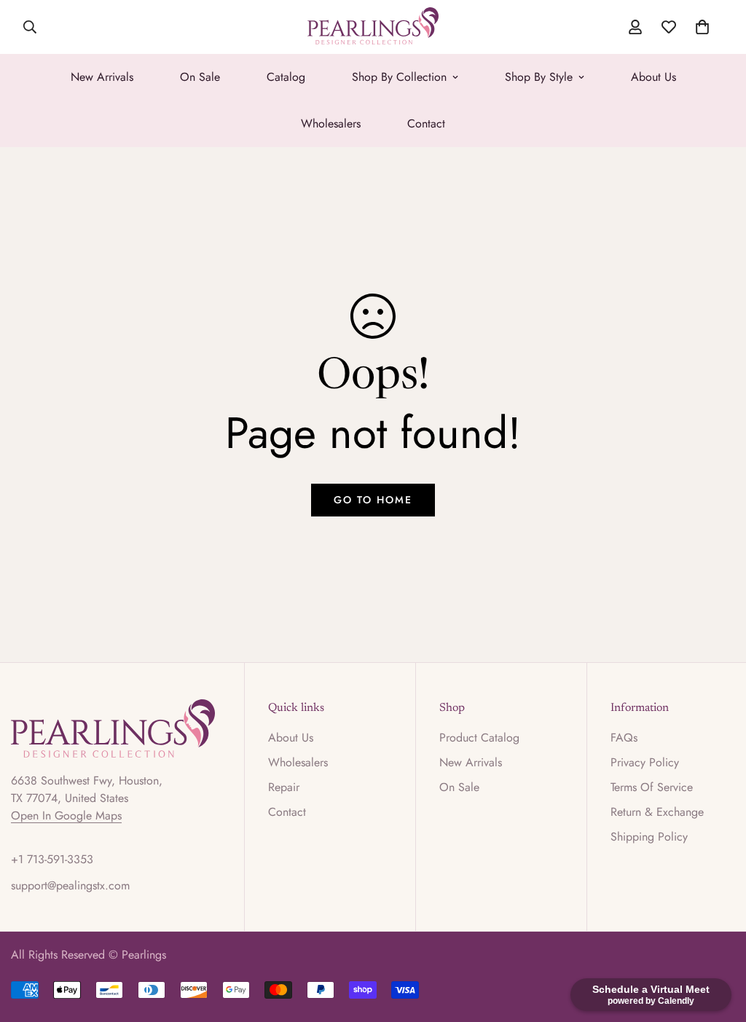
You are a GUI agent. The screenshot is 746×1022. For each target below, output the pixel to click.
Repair (283, 787)
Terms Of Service (651, 787)
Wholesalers (331, 123)
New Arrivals (102, 76)
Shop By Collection (399, 76)
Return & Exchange (657, 811)
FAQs (623, 737)
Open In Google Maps (66, 815)
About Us (653, 76)
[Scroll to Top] (717, 942)
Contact (426, 123)
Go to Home (373, 499)
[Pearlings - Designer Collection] (373, 27)
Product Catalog (479, 737)
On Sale (200, 76)
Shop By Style (539, 76)
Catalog (286, 76)
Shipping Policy (649, 836)
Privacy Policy (644, 762)
